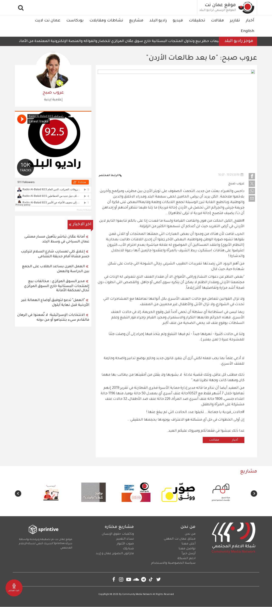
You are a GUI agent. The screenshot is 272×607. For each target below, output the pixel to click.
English (247, 31)
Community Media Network (137, 594)
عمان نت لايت (47, 21)
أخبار (250, 21)
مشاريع (136, 21)
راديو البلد (158, 21)
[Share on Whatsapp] (252, 191)
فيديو (178, 21)
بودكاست (75, 21)
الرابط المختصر (109, 175)
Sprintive (59, 543)
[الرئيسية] (246, 7)
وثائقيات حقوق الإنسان (118, 534)
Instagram (121, 579)
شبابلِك (128, 549)
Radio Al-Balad (84, 210)
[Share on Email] (252, 198)
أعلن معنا (188, 544)
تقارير (235, 21)
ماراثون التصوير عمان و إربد (115, 553)
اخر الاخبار (82, 224)
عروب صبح (236, 184)
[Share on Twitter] (252, 183)
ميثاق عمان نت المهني (180, 539)
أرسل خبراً (189, 553)
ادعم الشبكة (186, 558)
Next (18, 493)
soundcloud (136, 579)
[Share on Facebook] (252, 176)
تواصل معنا (187, 549)
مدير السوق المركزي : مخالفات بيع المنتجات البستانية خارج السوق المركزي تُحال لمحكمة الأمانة (56, 286)
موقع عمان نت (220, 5)
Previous (254, 493)
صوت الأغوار (125, 544)
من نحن (190, 534)
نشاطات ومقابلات (106, 21)
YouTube (128, 579)
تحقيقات (197, 21)
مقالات (217, 21)
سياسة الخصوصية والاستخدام (173, 563)
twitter (158, 579)
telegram (143, 579)
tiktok (151, 579)
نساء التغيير (125, 539)
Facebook (114, 579)
